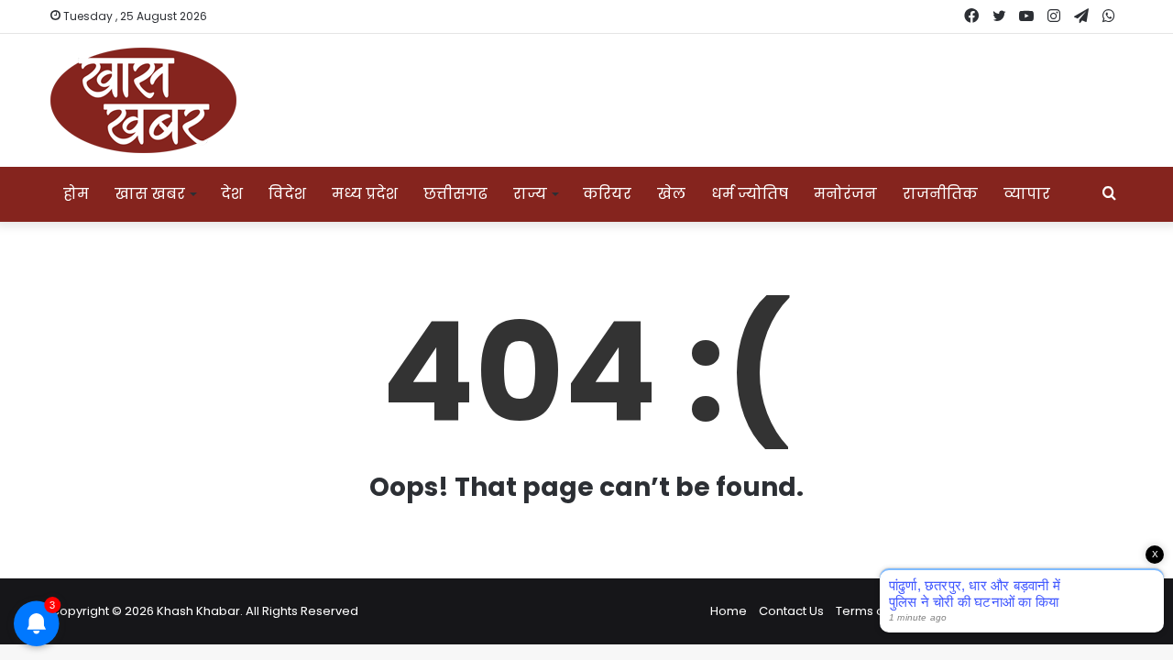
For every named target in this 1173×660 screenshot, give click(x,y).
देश (232, 193)
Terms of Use (875, 611)
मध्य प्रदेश (365, 193)
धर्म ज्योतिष (749, 193)
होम (76, 193)
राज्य (530, 193)
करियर (607, 193)
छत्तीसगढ (455, 193)
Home (728, 611)
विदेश (287, 193)
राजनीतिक (940, 193)
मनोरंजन (845, 193)
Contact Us (791, 611)
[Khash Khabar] (143, 100)
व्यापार (1026, 193)
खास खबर (150, 193)
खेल (671, 193)
